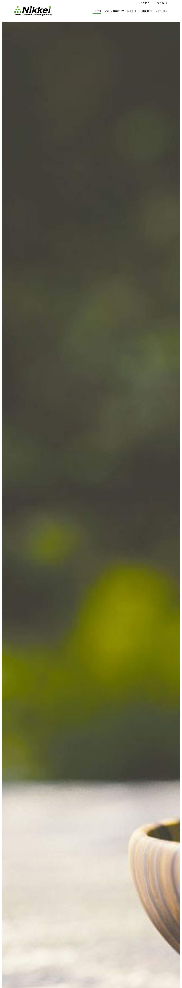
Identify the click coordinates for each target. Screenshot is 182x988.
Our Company (114, 10)
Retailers (146, 10)
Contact (161, 10)
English (144, 2)
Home (97, 10)
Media (131, 10)
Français (161, 2)
